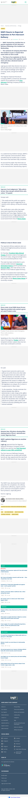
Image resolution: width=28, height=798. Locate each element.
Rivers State (22, 219)
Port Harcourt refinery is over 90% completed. (13, 449)
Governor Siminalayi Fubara (12, 265)
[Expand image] (26, 111)
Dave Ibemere (15, 39)
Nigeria (2, 595)
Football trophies (5, 514)
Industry (2, 660)
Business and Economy (10, 25)
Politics (2, 573)
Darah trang (15, 514)
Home (2, 25)
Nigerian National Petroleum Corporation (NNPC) (13, 506)
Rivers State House (19, 278)
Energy (19, 25)
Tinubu (16, 340)
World (2, 638)
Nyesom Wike (5, 268)
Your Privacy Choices (15, 797)
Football (2, 667)
